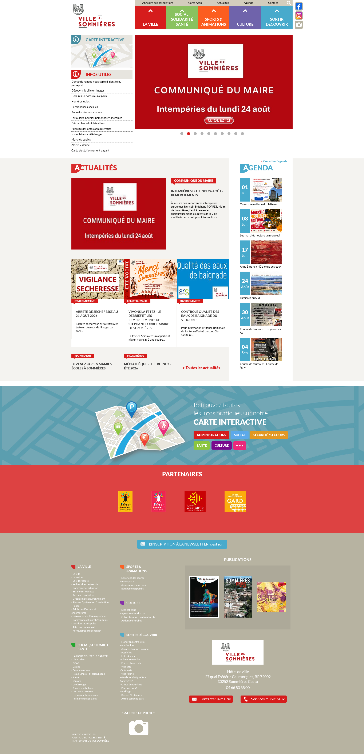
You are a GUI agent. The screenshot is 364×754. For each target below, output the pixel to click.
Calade (76, 666)
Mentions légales (83, 734)
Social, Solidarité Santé (182, 19)
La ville (150, 24)
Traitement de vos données (90, 740)
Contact (273, 2)
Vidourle (126, 666)
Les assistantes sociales (85, 694)
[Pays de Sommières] (204, 616)
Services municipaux (268, 699)
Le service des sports (132, 577)
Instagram (299, 15)
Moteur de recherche (289, 3)
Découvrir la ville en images (87, 90)
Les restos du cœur (83, 691)
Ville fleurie (127, 673)
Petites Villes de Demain (86, 584)
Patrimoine (127, 645)
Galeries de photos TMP (299, 25)
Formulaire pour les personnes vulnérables (96, 117)
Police (76, 605)
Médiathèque (128, 609)
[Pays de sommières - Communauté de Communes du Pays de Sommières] (125, 510)
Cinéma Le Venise (130, 659)
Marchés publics (81, 139)
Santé (76, 677)
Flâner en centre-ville (133, 641)
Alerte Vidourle (80, 145)
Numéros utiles (80, 101)
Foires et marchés (131, 662)
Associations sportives (133, 584)
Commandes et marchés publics (90, 619)
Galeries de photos (138, 713)
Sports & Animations (213, 21)
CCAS (76, 662)
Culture (245, 24)
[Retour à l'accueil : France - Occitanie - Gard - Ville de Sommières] (103, 14)
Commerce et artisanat (85, 587)
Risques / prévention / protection (91, 602)
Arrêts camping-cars (132, 698)
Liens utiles (79, 659)
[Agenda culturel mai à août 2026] (271, 610)
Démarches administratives (88, 123)
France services (81, 670)
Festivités (126, 652)
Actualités (223, 2)
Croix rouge (79, 684)
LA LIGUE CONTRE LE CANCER (90, 655)
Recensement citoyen (84, 594)
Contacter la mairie (215, 699)
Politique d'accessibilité (88, 737)
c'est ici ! (186, 544)
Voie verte (126, 670)
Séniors (77, 680)
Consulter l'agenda (275, 161)
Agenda (248, 2)
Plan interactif (129, 687)
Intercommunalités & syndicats (90, 616)
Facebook (299, 6)
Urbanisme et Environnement (89, 598)
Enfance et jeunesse (83, 591)
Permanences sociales (84, 107)
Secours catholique (83, 687)
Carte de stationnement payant (90, 150)
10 (242, 133)
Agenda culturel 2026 (133, 613)
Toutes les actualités (203, 367)
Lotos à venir (128, 655)
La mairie (78, 577)
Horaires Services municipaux (89, 96)
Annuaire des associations (157, 2)
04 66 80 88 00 (238, 687)
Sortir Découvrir (277, 21)
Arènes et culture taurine (135, 648)
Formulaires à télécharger (86, 134)
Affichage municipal (84, 626)
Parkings (126, 691)
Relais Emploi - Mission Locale (89, 673)
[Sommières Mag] (238, 617)
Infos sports (127, 581)
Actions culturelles (131, 620)
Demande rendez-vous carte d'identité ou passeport (96, 83)
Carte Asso (195, 2)
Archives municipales (84, 623)
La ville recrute (81, 580)
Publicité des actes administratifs (91, 128)
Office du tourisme (131, 684)
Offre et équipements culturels (138, 616)
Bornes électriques (131, 694)
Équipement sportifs (132, 588)
